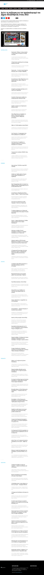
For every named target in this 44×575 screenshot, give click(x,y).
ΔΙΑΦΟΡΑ (30, 8)
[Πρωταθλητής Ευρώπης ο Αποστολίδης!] (5, 284)
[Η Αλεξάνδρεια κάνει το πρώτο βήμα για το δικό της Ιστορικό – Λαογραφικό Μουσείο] (5, 486)
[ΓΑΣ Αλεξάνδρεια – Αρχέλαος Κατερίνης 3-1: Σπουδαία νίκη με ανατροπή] (5, 311)
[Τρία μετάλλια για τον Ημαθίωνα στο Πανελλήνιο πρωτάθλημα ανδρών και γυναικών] (5, 292)
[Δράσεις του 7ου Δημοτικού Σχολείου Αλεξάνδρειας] (5, 363)
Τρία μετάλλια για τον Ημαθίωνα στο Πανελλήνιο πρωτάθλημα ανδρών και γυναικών (18, 291)
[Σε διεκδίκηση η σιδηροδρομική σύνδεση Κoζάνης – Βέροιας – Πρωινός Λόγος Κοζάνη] (5, 195)
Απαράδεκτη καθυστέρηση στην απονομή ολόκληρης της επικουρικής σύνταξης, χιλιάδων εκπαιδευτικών (18, 410)
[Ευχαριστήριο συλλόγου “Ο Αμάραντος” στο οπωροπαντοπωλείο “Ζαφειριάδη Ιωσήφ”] (5, 552)
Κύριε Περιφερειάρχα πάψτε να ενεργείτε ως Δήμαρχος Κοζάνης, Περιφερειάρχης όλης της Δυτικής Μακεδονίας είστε (19, 185)
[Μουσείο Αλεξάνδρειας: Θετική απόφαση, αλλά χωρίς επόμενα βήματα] (5, 477)
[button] (42, 8)
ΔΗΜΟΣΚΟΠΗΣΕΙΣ (25, 8)
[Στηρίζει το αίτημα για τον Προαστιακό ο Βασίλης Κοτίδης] (5, 108)
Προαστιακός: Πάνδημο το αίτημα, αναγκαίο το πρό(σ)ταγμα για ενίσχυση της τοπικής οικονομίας (19, 53)
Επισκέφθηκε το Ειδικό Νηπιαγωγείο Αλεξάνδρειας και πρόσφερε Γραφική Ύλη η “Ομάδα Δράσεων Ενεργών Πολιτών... (19, 400)
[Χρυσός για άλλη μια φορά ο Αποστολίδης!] (5, 320)
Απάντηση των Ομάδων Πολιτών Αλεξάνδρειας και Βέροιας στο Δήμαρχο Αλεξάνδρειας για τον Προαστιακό (18, 231)
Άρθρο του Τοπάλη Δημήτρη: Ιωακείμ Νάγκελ (19, 125)
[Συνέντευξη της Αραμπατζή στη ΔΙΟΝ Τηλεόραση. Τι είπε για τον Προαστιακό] (5, 204)
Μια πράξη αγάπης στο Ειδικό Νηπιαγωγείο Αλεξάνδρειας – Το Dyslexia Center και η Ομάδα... (19, 390)
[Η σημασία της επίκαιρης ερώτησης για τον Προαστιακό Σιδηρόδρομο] (5, 91)
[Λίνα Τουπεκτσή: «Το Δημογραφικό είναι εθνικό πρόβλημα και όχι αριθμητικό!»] (5, 136)
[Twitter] (4, 0)
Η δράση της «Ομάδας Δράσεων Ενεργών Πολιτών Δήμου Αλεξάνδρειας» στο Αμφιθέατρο (18, 175)
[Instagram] (3, 0)
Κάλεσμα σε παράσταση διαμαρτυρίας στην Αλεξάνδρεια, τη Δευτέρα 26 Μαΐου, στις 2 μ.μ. (19, 451)
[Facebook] (1, 0)
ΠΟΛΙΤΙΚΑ (6, 8)
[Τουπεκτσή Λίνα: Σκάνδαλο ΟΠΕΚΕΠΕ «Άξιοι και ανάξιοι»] (5, 155)
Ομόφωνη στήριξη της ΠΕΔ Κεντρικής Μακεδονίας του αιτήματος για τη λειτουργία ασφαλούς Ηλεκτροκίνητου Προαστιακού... (19, 241)
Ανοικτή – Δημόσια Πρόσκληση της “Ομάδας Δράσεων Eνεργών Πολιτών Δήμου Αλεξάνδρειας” (19, 221)
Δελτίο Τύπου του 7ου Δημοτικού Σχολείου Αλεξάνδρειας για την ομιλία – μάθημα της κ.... (19, 441)
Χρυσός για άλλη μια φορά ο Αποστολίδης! (19, 317)
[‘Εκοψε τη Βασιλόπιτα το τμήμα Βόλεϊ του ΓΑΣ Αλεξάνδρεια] (5, 302)
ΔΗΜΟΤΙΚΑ (10, 8)
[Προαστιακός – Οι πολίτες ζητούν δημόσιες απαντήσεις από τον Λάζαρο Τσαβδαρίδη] (5, 73)
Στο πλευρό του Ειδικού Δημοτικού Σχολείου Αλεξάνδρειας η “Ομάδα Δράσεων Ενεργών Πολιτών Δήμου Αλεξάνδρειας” (19, 380)
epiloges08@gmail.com (19, 572)
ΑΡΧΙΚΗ (3, 8)
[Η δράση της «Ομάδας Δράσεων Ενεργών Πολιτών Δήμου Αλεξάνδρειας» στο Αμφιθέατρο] (5, 177)
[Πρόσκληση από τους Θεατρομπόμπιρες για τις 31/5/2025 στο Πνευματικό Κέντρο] (5, 543)
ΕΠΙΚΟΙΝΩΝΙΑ (35, 8)
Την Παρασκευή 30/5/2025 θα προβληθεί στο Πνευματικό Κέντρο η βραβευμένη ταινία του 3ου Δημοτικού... (19, 431)
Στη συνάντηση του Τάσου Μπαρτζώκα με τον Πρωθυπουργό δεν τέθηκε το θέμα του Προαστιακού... (19, 80)
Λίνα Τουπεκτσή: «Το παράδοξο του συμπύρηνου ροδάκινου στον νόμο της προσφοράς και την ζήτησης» (18, 143)
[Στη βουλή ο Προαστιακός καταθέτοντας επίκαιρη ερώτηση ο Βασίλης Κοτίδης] (5, 100)
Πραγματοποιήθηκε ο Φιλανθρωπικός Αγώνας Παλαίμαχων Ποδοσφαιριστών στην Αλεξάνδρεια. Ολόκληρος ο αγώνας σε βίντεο (19, 338)
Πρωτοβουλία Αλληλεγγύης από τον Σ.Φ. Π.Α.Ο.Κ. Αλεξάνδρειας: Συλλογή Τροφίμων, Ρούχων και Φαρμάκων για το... (19, 327)
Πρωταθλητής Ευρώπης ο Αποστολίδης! (18, 281)
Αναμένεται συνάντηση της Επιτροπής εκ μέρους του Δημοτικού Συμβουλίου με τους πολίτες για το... (19, 522)
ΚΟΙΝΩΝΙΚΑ (19, 8)
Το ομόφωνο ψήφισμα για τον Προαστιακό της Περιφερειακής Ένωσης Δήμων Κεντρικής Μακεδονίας (19, 211)
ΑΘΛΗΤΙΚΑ (15, 8)
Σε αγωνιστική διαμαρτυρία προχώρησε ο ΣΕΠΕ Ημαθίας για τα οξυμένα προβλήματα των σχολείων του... (19, 420)
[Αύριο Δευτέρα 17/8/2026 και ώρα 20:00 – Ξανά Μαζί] (5, 168)
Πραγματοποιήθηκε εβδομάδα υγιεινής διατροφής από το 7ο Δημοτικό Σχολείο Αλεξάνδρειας (18, 370)
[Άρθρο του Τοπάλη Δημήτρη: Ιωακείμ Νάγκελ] (5, 128)
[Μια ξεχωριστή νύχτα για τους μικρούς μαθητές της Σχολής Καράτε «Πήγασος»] (5, 276)
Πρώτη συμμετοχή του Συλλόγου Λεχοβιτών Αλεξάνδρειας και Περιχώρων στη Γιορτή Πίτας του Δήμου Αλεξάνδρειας (19, 512)
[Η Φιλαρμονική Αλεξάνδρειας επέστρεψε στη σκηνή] (5, 495)
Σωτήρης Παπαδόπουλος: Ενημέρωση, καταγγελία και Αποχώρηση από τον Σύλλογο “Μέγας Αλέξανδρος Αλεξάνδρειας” (19, 349)
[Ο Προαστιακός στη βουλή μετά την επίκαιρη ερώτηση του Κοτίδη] (5, 65)
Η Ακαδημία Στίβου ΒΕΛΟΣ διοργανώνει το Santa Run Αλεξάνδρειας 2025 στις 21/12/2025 (19, 265)
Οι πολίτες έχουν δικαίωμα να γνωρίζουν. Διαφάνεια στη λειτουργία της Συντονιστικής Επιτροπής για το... (19, 502)
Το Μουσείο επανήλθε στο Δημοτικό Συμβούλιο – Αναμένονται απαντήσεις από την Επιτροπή (19, 466)
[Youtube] (5, 0)
